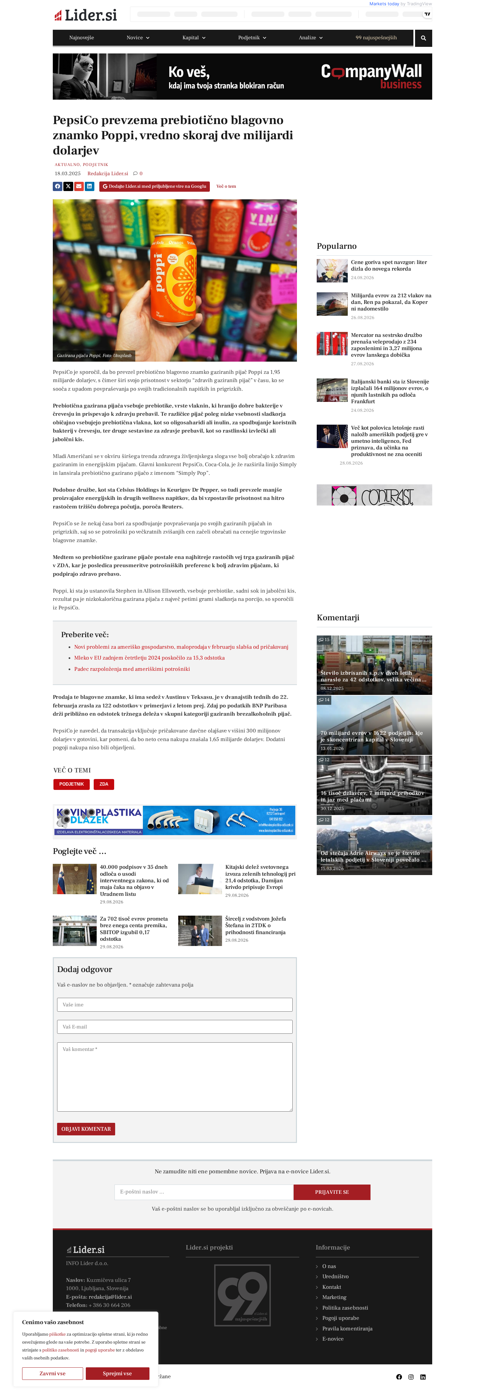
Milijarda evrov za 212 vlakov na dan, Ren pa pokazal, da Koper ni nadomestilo (391, 302)
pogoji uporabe (100, 1350)
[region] (85, 1349)
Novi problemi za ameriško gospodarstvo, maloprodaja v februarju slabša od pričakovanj (181, 647)
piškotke (57, 1334)
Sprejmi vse (117, 1373)
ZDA (104, 784)
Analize (307, 37)
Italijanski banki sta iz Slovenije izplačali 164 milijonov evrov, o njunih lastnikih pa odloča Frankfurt (390, 391)
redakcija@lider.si (110, 1297)
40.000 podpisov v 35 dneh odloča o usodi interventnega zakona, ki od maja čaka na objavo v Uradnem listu (134, 880)
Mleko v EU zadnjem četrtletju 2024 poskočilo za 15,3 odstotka (149, 658)
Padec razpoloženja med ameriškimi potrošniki (132, 669)
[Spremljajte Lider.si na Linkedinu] (423, 1377)
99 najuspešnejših (376, 37)
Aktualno (67, 164)
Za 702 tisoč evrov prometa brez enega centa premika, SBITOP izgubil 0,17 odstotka (134, 929)
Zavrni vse (53, 1373)
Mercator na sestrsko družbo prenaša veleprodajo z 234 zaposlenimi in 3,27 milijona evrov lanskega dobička (386, 345)
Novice (135, 37)
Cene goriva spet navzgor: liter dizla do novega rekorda (389, 265)
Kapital (190, 37)
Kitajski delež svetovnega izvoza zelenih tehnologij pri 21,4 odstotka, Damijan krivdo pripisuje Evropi (260, 877)
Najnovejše (81, 37)
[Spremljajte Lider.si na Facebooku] (399, 1377)
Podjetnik (249, 37)
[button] (423, 38)
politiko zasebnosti (60, 1350)
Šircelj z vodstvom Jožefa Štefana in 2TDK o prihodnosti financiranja (255, 925)
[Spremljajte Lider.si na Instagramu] (411, 1377)
